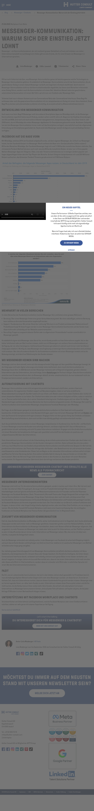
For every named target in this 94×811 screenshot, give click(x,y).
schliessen (71, 250)
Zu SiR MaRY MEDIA (71, 243)
